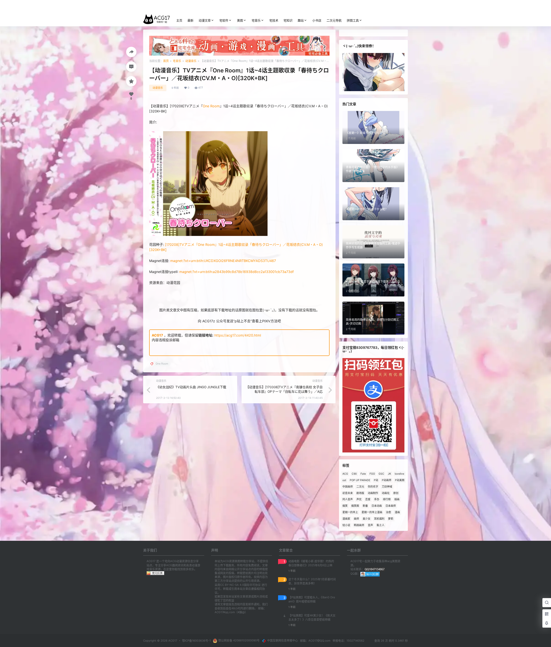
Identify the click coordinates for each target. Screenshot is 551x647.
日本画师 (390, 505)
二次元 (360, 486)
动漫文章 (205, 20)
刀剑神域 (387, 486)
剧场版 (360, 493)
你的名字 (373, 486)
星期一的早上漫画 (372, 512)
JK (389, 473)
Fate (363, 473)
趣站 (301, 20)
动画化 (386, 493)
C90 (354, 473)
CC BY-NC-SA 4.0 (232, 584)
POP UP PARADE (360, 480)
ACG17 (157, 335)
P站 (376, 480)
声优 (359, 499)
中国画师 (347, 486)
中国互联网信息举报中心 (282, 640)
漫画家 (346, 518)
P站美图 (399, 480)
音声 (370, 525)
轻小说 (346, 525)
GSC (381, 473)
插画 (396, 499)
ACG (345, 473)
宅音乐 (256, 20)
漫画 (397, 512)
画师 (356, 518)
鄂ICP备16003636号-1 (196, 640)
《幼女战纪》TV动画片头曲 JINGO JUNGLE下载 (191, 387)
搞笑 (345, 505)
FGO (372, 473)
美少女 (366, 518)
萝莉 (390, 518)
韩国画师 (359, 525)
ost (344, 480)
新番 (365, 505)
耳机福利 (379, 518)
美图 (240, 20)
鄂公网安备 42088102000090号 (239, 640)
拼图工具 (353, 20)
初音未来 (347, 493)
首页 (166, 60)
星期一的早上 (350, 512)
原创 (395, 493)
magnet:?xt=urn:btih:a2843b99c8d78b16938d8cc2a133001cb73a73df (236, 272)
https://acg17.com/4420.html (237, 335)
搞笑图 (355, 505)
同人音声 (347, 499)
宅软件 (223, 20)
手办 (376, 499)
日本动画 (376, 505)
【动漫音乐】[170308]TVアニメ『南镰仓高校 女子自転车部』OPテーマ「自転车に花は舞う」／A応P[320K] (284, 391)
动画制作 (373, 493)
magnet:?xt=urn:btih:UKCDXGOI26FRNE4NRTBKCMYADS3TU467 (223, 261)
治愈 (388, 512)
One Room (211, 106)
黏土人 (380, 525)
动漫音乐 (191, 60)
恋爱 (367, 499)
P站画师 (386, 480)
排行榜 (387, 499)
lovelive (399, 473)
